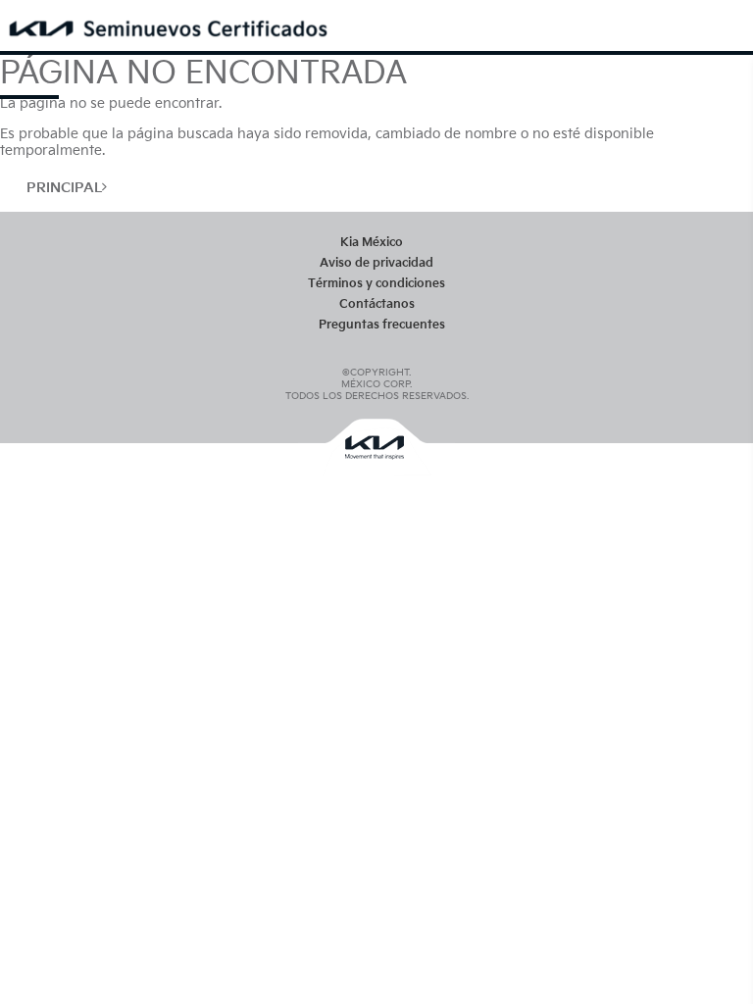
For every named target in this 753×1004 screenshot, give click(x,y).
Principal (64, 187)
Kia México (371, 242)
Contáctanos (377, 304)
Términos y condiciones (376, 283)
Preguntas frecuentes (382, 325)
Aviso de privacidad (376, 263)
